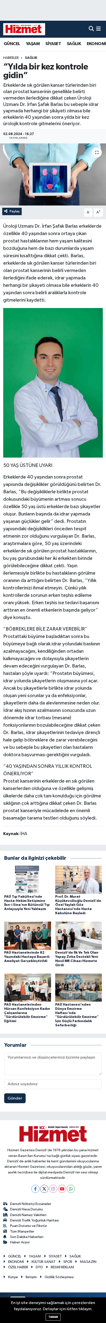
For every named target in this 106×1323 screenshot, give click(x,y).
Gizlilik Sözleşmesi (59, 1277)
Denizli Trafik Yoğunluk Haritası (34, 1220)
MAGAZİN (88, 1262)
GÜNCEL (12, 44)
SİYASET (53, 44)
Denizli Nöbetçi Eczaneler (30, 1204)
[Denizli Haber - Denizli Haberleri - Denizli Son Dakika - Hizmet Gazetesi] (24, 29)
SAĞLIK (74, 44)
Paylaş (15, 211)
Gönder (15, 1098)
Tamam (53, 1317)
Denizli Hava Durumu (26, 1209)
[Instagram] (53, 1189)
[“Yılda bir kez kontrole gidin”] (53, 174)
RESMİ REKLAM (62, 1267)
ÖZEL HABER (18, 1267)
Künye (13, 1277)
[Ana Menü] (98, 29)
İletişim (31, 1277)
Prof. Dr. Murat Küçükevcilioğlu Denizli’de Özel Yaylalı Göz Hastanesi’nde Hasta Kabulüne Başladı (78, 905)
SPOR (67, 1262)
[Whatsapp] (71, 1189)
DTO (39, 1267)
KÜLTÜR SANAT (43, 1262)
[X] (44, 1189)
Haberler (11, 58)
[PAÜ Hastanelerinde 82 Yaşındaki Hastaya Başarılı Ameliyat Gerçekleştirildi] (27, 935)
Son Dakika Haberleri (26, 1237)
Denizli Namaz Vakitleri (28, 1215)
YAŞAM (33, 44)
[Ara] (91, 29)
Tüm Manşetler (22, 1231)
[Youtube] (62, 1189)
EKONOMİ (16, 1262)
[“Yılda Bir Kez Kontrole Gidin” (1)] (53, 382)
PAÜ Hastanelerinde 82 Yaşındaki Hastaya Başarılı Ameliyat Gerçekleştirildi (27, 957)
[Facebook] (35, 1189)
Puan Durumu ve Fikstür (28, 1226)
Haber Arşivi (20, 1242)
